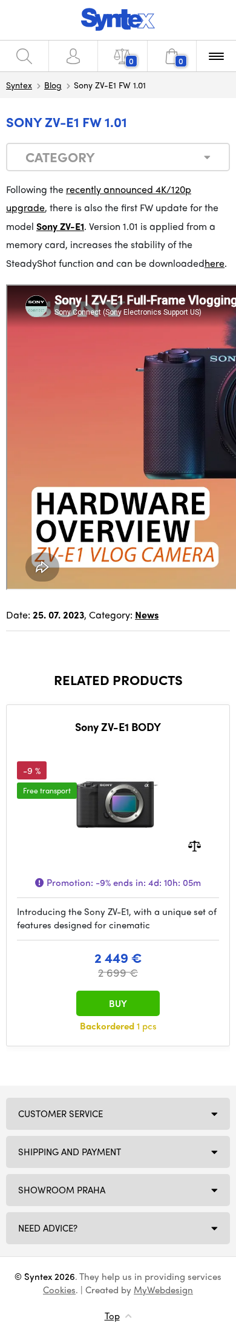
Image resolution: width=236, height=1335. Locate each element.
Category (60, 156)
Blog (53, 85)
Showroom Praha (61, 1189)
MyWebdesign (163, 1289)
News (147, 615)
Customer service (60, 1113)
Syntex (19, 85)
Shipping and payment (69, 1151)
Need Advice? (47, 1228)
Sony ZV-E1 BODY (118, 727)
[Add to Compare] (194, 844)
